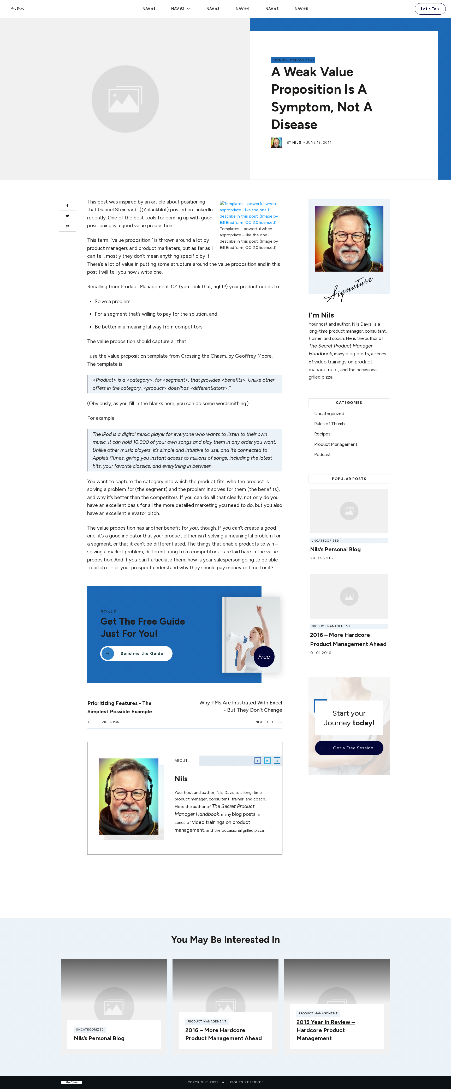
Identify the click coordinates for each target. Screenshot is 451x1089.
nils (296, 143)
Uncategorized (329, 413)
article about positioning (178, 202)
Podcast (322, 454)
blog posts (244, 814)
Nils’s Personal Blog (335, 549)
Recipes (322, 433)
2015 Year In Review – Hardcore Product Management (325, 1030)
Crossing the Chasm (203, 356)
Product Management (293, 60)
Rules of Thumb (329, 423)
